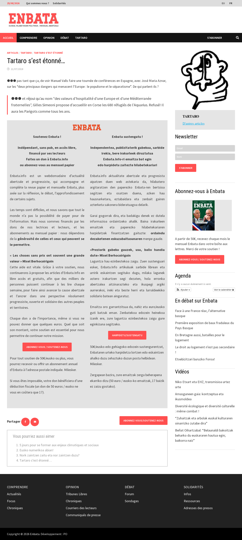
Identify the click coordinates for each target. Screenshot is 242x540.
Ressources (192, 501)
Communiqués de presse (83, 515)
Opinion (48, 38)
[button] (183, 290)
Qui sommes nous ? (37, 3)
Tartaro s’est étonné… (35, 460)
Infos (187, 494)
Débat (64, 38)
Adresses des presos (198, 508)
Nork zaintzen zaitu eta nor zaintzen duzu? (49, 455)
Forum (129, 494)
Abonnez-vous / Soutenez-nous (47, 347)
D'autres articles (194, 123)
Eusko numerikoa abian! (36, 450)
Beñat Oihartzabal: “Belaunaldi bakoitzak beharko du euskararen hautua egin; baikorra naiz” (204, 435)
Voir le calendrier (223, 289)
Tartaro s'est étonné (48, 52)
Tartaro (81, 38)
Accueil (8, 38)
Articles (12, 52)
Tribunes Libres (76, 494)
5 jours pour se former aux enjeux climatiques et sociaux (59, 445)
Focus (11, 501)
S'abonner (214, 38)
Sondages (132, 501)
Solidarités (59, 3)
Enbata (35, 534)
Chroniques (15, 508)
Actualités (14, 494)
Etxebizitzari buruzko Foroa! (195, 359)
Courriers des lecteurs (81, 508)
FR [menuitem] (230, 3)
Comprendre (28, 38)
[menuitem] (223, 3)
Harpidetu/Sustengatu (127, 335)
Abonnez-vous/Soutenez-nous (143, 420)
